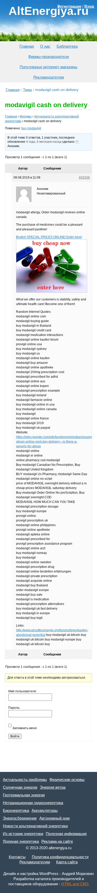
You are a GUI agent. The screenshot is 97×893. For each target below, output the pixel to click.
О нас (45, 46)
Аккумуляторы (45, 810)
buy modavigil (31, 128)
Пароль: (14, 708)
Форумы (26, 116)
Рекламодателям (48, 77)
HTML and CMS (75, 884)
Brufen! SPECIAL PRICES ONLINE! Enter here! (49, 237)
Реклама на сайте (57, 841)
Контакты (17, 857)
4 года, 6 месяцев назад (43, 142)
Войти (14, 736)
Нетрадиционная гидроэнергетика (33, 803)
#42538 (84, 177)
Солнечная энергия (20, 787)
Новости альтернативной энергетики (35, 826)
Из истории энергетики (23, 833)
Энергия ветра (52, 787)
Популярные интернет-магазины (48, 67)
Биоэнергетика (16, 810)
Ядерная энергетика (21, 841)
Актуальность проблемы (25, 779)
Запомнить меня (24, 728)
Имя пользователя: (22, 691)
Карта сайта (67, 862)
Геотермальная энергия (24, 795)
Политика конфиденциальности (60, 857)
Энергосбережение (20, 818)
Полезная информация (66, 833)
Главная (26, 46)
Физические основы (67, 779)
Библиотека (67, 46)
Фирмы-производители (48, 56)
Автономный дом (54, 818)
